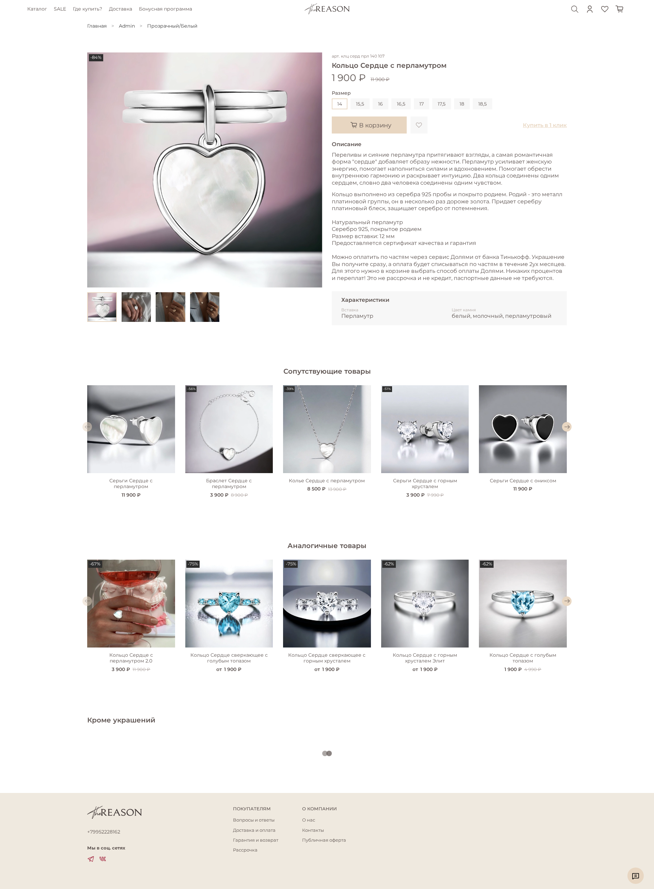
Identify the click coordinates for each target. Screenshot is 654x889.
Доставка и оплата (254, 830)
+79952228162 (103, 832)
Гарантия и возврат (255, 840)
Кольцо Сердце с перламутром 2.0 (131, 658)
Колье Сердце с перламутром (327, 480)
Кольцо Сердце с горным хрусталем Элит (425, 658)
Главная (97, 26)
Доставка (120, 9)
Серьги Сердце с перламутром (131, 483)
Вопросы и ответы (254, 820)
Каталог (37, 9)
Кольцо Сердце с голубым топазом (522, 658)
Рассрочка (245, 850)
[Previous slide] (97, 170)
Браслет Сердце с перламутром (229, 483)
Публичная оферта (324, 840)
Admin (127, 26)
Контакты (313, 830)
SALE (60, 9)
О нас (308, 820)
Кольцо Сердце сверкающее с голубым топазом (229, 658)
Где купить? (87, 9)
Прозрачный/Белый (172, 26)
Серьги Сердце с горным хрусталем (425, 483)
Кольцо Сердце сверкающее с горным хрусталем (326, 658)
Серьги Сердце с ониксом (523, 480)
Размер (341, 93)
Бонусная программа (165, 9)
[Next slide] (313, 170)
